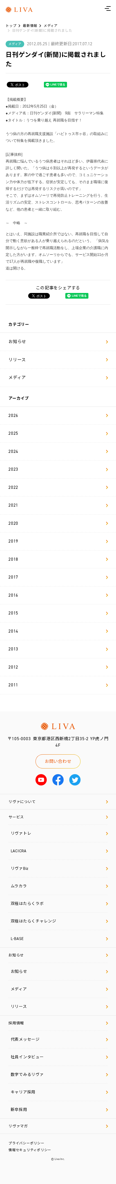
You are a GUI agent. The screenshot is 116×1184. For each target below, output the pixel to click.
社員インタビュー (27, 1057)
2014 (13, 631)
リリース (17, 360)
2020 (13, 523)
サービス (16, 817)
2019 (13, 541)
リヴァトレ (21, 833)
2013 (13, 649)
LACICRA (18, 851)
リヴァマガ (18, 1126)
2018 (13, 559)
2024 (13, 451)
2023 (13, 469)
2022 (13, 487)
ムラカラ (19, 886)
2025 (13, 433)
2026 (13, 415)
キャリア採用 (23, 1092)
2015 (13, 613)
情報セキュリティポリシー (29, 1150)
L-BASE (17, 938)
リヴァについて (21, 801)
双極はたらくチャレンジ (33, 921)
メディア (17, 377)
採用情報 (16, 1023)
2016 (13, 595)
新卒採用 (19, 1109)
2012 (13, 667)
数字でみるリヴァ (27, 1074)
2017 (13, 577)
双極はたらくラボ (27, 903)
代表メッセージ (25, 1039)
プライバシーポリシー (26, 1143)
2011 (13, 685)
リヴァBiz (20, 868)
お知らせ (17, 341)
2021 (13, 505)
